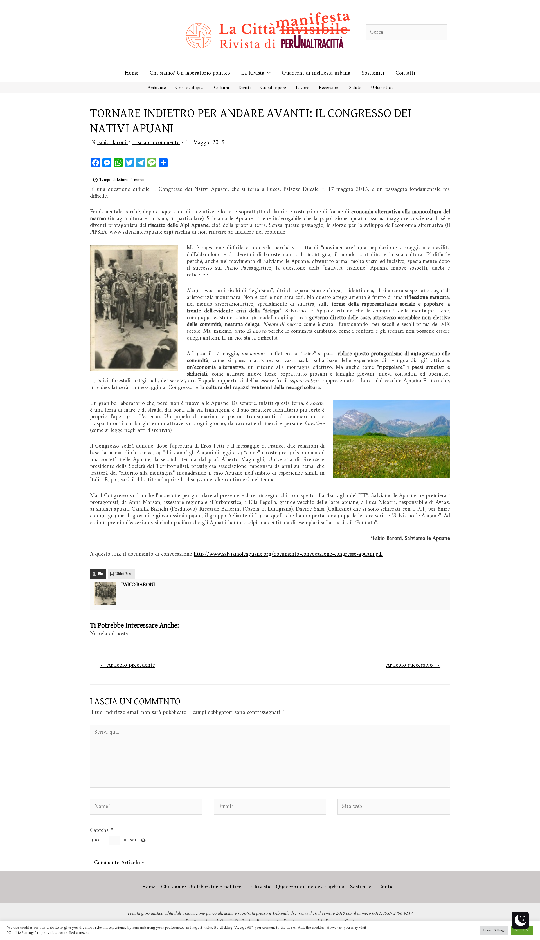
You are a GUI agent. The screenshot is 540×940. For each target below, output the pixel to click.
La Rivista (252, 73)
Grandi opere (273, 88)
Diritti (244, 88)
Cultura (221, 88)
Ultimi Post (123, 574)
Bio (100, 574)
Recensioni (329, 88)
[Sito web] (394, 808)
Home (131, 73)
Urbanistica (382, 88)
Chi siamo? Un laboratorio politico (190, 73)
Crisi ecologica (190, 88)
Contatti (405, 73)
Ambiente (157, 88)
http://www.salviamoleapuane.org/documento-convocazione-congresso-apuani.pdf (288, 554)
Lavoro (302, 88)
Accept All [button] (522, 930)
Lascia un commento (156, 143)
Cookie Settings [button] (494, 930)
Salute (355, 88)
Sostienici (373, 73)
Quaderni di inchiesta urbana (316, 73)
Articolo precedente (127, 665)
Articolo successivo (413, 665)
